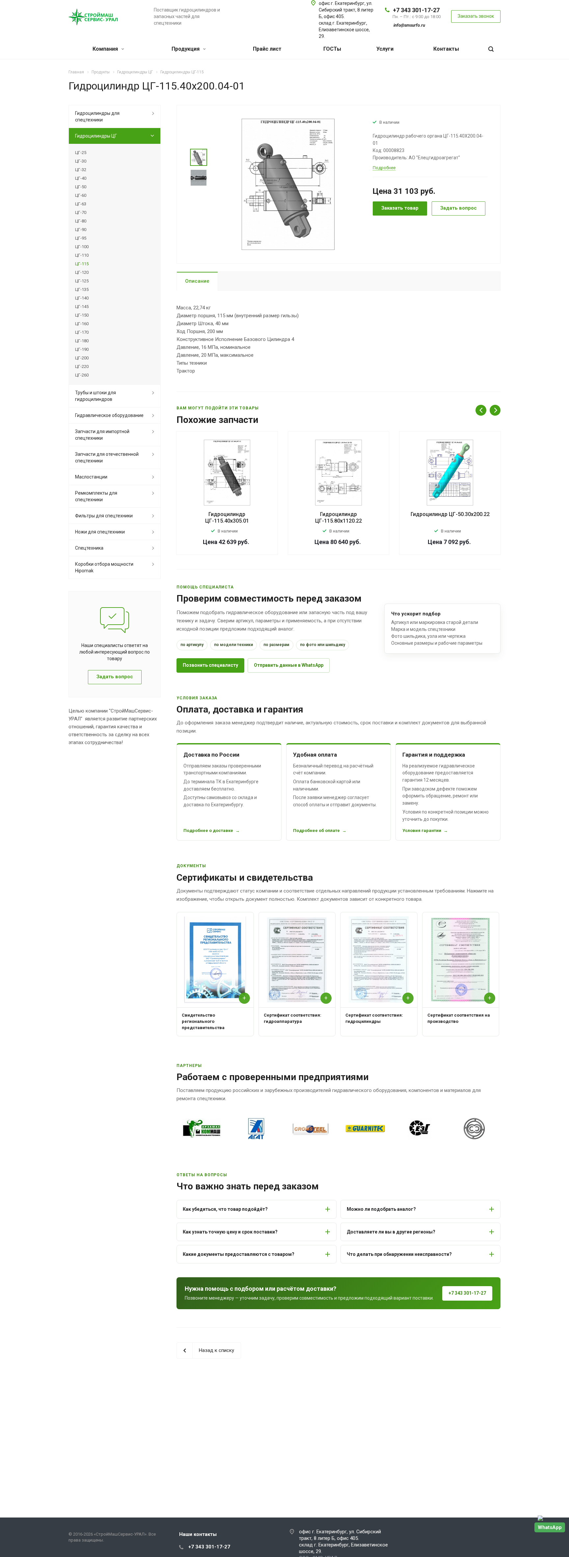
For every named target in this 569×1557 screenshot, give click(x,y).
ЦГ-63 (80, 203)
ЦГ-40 (80, 178)
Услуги (384, 49)
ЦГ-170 (82, 332)
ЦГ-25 (80, 152)
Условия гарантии (421, 830)
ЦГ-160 (82, 323)
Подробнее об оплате (316, 830)
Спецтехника (89, 548)
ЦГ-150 (82, 315)
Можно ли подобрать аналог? (381, 1209)
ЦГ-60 (80, 195)
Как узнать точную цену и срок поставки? (230, 1231)
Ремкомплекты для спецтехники (96, 496)
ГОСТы (332, 49)
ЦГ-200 (82, 357)
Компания (106, 49)
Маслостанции (91, 477)
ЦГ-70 (80, 212)
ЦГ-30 (80, 161)
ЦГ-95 (80, 238)
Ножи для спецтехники (100, 531)
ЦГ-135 (82, 289)
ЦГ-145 (82, 306)
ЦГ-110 (82, 255)
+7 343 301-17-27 (416, 10)
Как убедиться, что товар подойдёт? (225, 1209)
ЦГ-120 (82, 272)
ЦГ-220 (82, 366)
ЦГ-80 (80, 221)
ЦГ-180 (82, 340)
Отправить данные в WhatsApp (288, 665)
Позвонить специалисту (210, 665)
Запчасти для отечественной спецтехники (107, 457)
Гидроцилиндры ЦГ (96, 136)
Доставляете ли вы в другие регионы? (391, 1231)
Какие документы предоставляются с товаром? (238, 1254)
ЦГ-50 (80, 186)
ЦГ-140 (82, 298)
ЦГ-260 (82, 375)
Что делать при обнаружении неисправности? (399, 1254)
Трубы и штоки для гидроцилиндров (95, 396)
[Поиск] (491, 49)
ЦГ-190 (82, 349)
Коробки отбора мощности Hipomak (104, 567)
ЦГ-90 (80, 229)
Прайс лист (267, 49)
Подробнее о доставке (208, 830)
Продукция (186, 49)
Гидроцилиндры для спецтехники (97, 116)
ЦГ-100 (82, 246)
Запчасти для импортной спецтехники (102, 435)
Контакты (446, 49)
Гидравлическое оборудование (109, 415)
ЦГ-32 (80, 169)
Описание (197, 281)
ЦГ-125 (82, 280)
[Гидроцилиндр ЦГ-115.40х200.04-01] (288, 184)
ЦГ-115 (82, 263)
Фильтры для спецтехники (104, 515)
